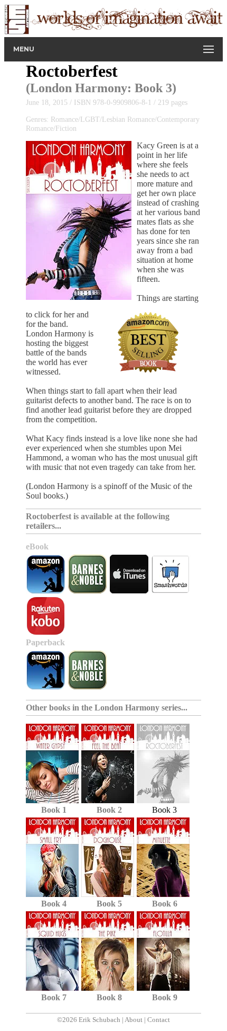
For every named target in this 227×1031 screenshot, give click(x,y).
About (134, 1020)
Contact (158, 1020)
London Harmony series (137, 707)
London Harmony (78, 88)
